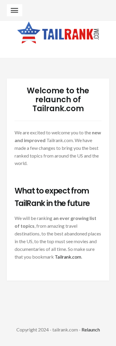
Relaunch (90, 329)
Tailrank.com (68, 257)
